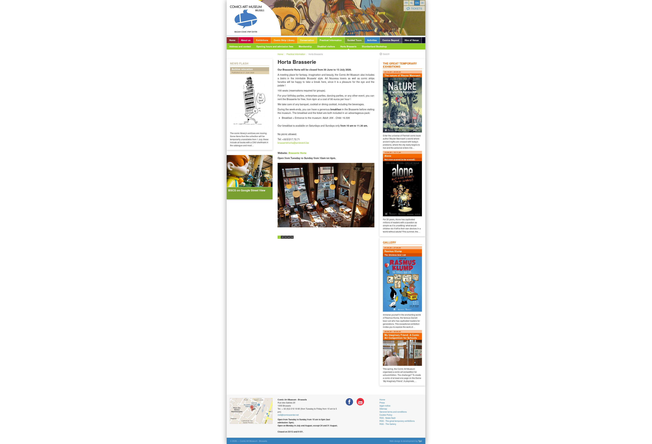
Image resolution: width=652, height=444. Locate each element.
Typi (420, 440)
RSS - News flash (387, 417)
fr (406, 2)
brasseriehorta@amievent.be (293, 142)
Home (232, 40)
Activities (372, 40)
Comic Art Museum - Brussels (254, 18)
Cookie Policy (385, 414)
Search (386, 53)
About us (245, 40)
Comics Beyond (390, 40)
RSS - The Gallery (387, 423)
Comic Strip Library (284, 40)
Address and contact (240, 46)
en (417, 2)
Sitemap (383, 408)
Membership (305, 46)
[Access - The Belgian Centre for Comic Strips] (251, 411)
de (422, 2)
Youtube (360, 402)
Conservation (307, 40)
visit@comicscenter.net (288, 414)
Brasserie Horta (297, 153)
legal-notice (384, 405)
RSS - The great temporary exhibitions (397, 420)
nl (411, 2)
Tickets (416, 8)
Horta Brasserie (348, 46)
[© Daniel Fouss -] (326, 195)
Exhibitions (262, 40)
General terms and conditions (393, 411)
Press (382, 402)
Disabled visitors (326, 46)
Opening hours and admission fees (274, 46)
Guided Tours (354, 40)
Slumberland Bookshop (374, 46)
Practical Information (331, 40)
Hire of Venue (412, 40)
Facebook (349, 402)
